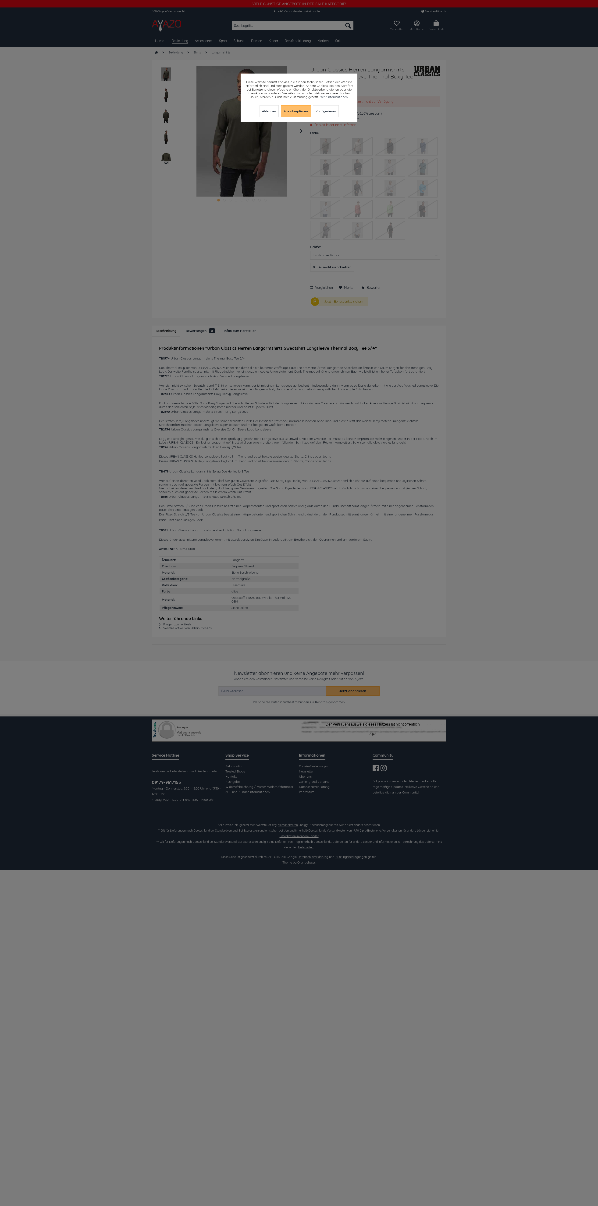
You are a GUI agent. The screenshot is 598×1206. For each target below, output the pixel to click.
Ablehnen (269, 111)
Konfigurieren (326, 111)
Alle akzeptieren (296, 111)
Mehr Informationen (334, 97)
